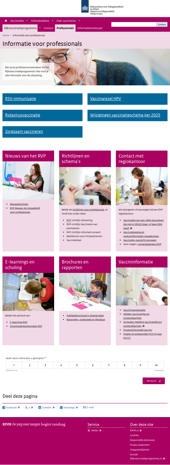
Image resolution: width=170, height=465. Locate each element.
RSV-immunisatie (20, 98)
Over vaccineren (66, 21)
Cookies (134, 435)
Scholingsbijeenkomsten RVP (26, 326)
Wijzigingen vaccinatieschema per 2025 (125, 114)
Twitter (103, 430)
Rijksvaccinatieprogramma (20, 28)
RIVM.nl (143, 430)
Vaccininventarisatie (134, 310)
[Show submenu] (27, 20)
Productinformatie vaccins (137, 330)
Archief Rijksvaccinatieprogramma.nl (149, 456)
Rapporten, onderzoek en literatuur (86, 319)
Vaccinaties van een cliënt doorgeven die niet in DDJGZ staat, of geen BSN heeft (143, 224)
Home (5, 20)
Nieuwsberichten (19, 204)
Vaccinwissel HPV (105, 98)
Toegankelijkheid (139, 449)
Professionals (65, 28)
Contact (48, 28)
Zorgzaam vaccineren (24, 131)
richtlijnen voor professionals (88, 209)
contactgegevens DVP (149, 244)
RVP (69, 220)
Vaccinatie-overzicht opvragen (140, 240)
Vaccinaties (17, 21)
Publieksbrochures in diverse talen (85, 315)
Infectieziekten (40, 21)
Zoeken (162, 24)
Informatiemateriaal (89, 28)
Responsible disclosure (142, 440)
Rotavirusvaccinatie (22, 114)
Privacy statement (139, 444)
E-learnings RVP (18, 322)
